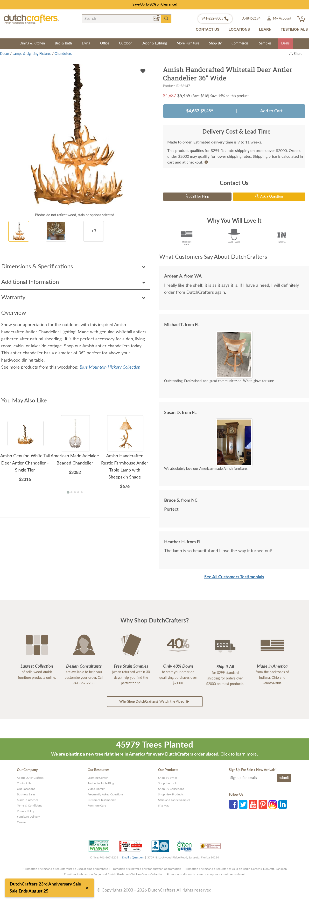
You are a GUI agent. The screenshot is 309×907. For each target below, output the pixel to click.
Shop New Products (170, 794)
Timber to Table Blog (101, 783)
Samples (265, 43)
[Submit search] (166, 18)
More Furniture (188, 43)
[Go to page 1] (68, 492)
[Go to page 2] (71, 492)
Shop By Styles (167, 777)
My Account (281, 18)
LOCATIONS (239, 29)
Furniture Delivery (28, 816)
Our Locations (26, 788)
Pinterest (263, 804)
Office (104, 43)
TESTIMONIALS (294, 29)
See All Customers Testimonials (234, 577)
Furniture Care (97, 805)
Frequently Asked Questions (105, 794)
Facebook (233, 804)
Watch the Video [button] (152, 701)
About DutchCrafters (30, 777)
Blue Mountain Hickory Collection (110, 367)
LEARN (265, 29)
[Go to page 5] (82, 492)
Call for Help (199, 196)
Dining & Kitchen (32, 43)
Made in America (27, 800)
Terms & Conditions (29, 805)
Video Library (96, 788)
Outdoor (125, 43)
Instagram (272, 804)
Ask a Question (271, 196)
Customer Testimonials (102, 800)
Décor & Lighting (154, 43)
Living (86, 43)
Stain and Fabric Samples (174, 800)
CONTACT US (207, 29)
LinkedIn (282, 804)
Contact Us (24, 783)
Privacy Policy (26, 811)
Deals (285, 43)
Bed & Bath (63, 43)
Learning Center (98, 777)
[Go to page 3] (75, 492)
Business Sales (26, 794)
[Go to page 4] (78, 492)
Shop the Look (167, 783)
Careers (21, 822)
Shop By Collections (171, 788)
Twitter (243, 804)
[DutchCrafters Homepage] (31, 19)
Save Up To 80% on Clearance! (155, 4)
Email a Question (133, 857)
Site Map (163, 805)
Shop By (215, 43)
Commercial (240, 43)
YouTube (253, 804)
